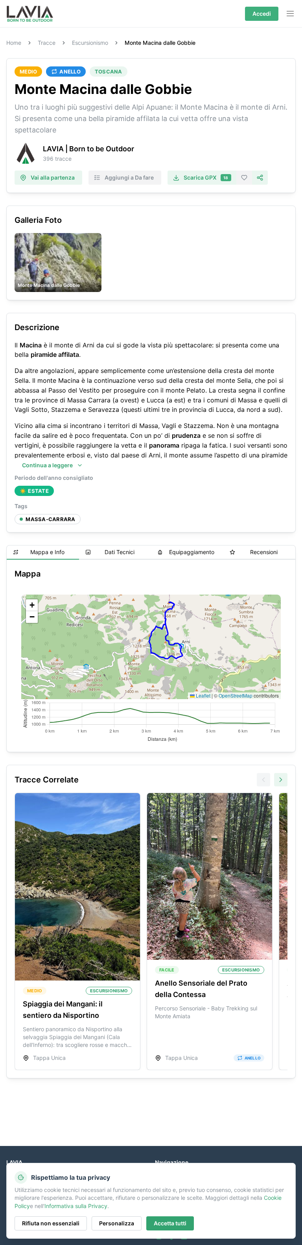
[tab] (43, 552)
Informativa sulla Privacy (75, 1206)
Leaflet (202, 695)
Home (13, 43)
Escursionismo (90, 43)
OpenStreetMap (235, 695)
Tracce (46, 43)
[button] (32, 605)
